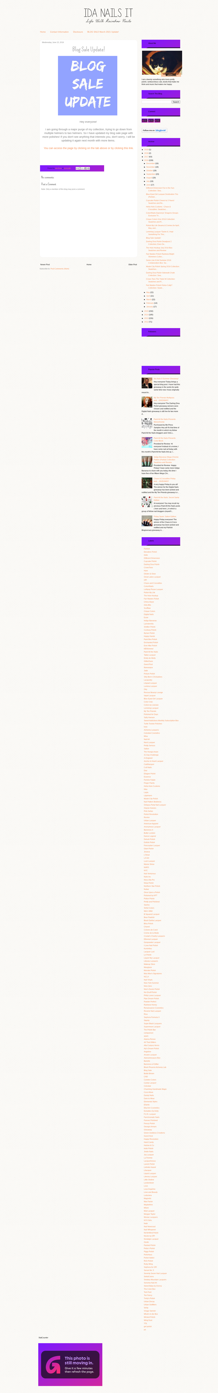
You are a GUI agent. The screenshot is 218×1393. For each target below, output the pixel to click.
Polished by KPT (150, 895)
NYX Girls (148, 1220)
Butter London (149, 833)
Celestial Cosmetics (152, 733)
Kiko (145, 789)
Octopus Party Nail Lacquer (155, 805)
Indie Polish (148, 1148)
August (149, 178)
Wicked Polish (149, 1317)
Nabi (146, 1223)
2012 (146, 322)
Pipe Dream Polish (151, 999)
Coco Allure (148, 1092)
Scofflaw (147, 608)
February (150, 303)
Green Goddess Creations (154, 1133)
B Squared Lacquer (152, 914)
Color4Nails (148, 586)
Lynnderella (148, 624)
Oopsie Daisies (150, 808)
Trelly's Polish (149, 1298)
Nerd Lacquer (149, 742)
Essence (147, 777)
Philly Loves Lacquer (152, 995)
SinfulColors (149, 1277)
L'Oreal (147, 855)
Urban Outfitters (150, 1305)
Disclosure (78, 32)
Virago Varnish (150, 1311)
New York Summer (151, 983)
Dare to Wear (149, 1098)
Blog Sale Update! (153, 238)
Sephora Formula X (152, 1017)
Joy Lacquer (149, 1155)
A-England (148, 758)
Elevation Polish (150, 552)
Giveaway (148, 1130)
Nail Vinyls (148, 980)
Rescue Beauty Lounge (153, 692)
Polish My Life (149, 592)
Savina (146, 905)
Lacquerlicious (150, 1161)
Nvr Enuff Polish (150, 992)
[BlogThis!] (79, 168)
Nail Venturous (150, 874)
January (149, 307)
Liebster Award (150, 1167)
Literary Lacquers (151, 961)
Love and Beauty (150, 1192)
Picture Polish (149, 674)
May (148, 292)
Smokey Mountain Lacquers (155, 1280)
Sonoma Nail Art (150, 1283)
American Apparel (151, 824)
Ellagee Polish (150, 774)
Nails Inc (147, 877)
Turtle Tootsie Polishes (153, 724)
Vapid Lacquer (150, 696)
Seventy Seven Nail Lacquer (155, 1273)
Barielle (147, 1061)
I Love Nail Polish (151, 945)
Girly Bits (147, 605)
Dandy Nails (149, 1095)
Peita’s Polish (149, 1248)
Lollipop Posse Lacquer (153, 589)
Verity (146, 1308)
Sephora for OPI (150, 1267)
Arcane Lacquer (150, 1055)
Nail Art (147, 739)
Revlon (147, 817)
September (151, 174)
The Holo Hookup (151, 596)
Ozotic (146, 1242)
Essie (146, 617)
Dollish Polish (149, 842)
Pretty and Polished (152, 902)
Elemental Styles (150, 1102)
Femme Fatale (149, 780)
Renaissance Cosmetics (153, 1008)
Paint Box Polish (150, 639)
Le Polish (147, 955)
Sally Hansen (149, 717)
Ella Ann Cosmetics (151, 1108)
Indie (146, 555)
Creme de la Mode (151, 933)
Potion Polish (149, 899)
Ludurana (148, 1195)
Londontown (149, 1183)
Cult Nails (148, 767)
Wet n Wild (148, 911)
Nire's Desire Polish (152, 989)
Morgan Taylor (149, 1214)
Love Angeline (149, 1189)
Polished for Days (151, 714)
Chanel (147, 927)
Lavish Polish (149, 1164)
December (150, 163)
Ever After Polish (150, 646)
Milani (146, 1208)
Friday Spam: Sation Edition (165, 516)
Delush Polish (149, 839)
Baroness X (148, 830)
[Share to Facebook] (85, 168)
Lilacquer (147, 1170)
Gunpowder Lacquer (152, 942)
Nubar (146, 889)
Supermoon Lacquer (152, 1027)
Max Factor (148, 1202)
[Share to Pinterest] (88, 168)
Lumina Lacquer (150, 686)
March (149, 299)
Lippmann (148, 796)
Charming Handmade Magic (155, 1089)
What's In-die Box (151, 1314)
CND (146, 1077)
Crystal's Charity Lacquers (154, 936)
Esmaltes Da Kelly (151, 1111)
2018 (146, 153)
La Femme (148, 1158)
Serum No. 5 (149, 1270)
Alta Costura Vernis (151, 1045)
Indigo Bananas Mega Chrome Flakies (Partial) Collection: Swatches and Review (166, 459)
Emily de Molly (150, 658)
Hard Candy (149, 1142)
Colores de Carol (151, 930)
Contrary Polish (150, 630)
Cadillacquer (149, 764)
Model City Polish (151, 799)
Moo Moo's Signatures (153, 974)
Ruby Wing (148, 1264)
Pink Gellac (148, 811)
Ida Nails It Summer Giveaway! (166, 379)
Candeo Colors (150, 1080)
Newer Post (45, 265)
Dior (145, 771)
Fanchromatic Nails (151, 1117)
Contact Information (59, 32)
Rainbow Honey (150, 1005)
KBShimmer (148, 649)
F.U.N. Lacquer (150, 1114)
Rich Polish (148, 1261)
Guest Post (148, 664)
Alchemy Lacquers (151, 730)
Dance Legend (150, 836)
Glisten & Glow (150, 574)
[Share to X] (82, 168)
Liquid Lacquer (150, 1173)
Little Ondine (149, 1180)
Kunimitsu (148, 949)
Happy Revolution (151, 1139)
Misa (146, 736)
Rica (146, 1014)
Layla (146, 792)
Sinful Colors (149, 908)
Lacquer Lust (149, 952)
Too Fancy (148, 1295)
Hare (146, 571)
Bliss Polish (148, 924)
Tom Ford (147, 1292)
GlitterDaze (148, 661)
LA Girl (146, 858)
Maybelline (148, 1205)
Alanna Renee (150, 1039)
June (148, 185)
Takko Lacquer (150, 655)
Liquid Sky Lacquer (151, 958)
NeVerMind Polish (151, 1233)
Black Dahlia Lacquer (152, 920)
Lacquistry (148, 680)
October (149, 171)
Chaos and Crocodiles (153, 583)
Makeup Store (149, 964)
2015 (146, 311)
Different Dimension (152, 558)
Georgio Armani (150, 1127)
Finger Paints (149, 783)
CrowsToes (148, 568)
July (148, 181)
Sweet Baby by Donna (153, 1286)
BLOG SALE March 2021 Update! (103, 32)
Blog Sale (148, 1070)
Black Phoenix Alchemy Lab (155, 1067)
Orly (145, 689)
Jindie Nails (148, 1152)
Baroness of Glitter (151, 1064)
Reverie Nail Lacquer (152, 1011)
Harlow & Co (149, 1145)
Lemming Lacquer (151, 708)
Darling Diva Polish (151, 564)
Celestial (147, 1086)
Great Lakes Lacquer (152, 577)
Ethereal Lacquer (151, 939)
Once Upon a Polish (152, 892)
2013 (146, 318)
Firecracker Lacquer (152, 845)
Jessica (147, 852)
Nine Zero (148, 986)
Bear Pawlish (149, 917)
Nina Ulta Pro (149, 880)
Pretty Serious (149, 746)
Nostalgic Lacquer (151, 1239)
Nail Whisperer (150, 1230)
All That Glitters (150, 1042)
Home (43, 32)
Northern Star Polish (152, 886)
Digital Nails (149, 614)
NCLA (146, 977)
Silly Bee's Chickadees (153, 677)
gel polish (148, 1326)
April (148, 296)
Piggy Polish (149, 1252)
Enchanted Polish (151, 642)
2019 (146, 150)
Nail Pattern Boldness (152, 802)
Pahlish (147, 549)
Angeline (147, 1052)
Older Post (132, 265)
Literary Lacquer (150, 1177)
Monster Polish (150, 970)
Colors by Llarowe (151, 705)
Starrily (146, 1020)
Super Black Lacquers (153, 1024)
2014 (146, 315)
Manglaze (148, 967)
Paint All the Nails (151, 652)
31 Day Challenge (151, 755)
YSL (145, 1323)
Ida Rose (58, 168)
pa (145, 1330)
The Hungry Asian (151, 752)
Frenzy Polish (149, 1123)
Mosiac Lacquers (151, 1217)
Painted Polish (150, 1245)
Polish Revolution (151, 814)
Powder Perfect (150, 1002)
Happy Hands (149, 636)
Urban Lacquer (150, 820)
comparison (148, 1033)
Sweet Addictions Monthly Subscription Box (161, 721)
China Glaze (149, 602)
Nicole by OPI (149, 1236)
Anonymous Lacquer (152, 827)
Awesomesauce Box (152, 1058)
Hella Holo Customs (152, 786)
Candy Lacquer (150, 1083)
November (150, 167)
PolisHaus (148, 1255)
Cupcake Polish (150, 561)
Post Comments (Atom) (60, 269)
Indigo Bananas (150, 621)
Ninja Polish (149, 883)
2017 (146, 157)
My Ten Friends (150, 711)
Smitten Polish (149, 627)
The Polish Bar (150, 1030)
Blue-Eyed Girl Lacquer (153, 699)
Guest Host (148, 1136)
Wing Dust (148, 1320)
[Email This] (77, 168)
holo (145, 727)
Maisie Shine (149, 864)
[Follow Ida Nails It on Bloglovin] (154, 132)
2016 (146, 160)
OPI (145, 580)
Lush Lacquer (149, 861)
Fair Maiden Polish (151, 599)
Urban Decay (149, 1301)
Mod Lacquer (149, 1211)
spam (146, 1036)
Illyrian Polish (149, 633)
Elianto (146, 1105)
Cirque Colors (149, 611)
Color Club (148, 702)
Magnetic (147, 1198)
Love (146, 1186)
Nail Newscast (149, 1227)
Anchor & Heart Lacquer (153, 761)
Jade (146, 671)
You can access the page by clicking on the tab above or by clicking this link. (89, 148)
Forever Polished (151, 1120)
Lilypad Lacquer (150, 683)
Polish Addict (149, 1258)
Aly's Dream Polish (151, 1049)
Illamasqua (148, 667)
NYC (146, 870)
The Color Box (149, 1289)
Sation (146, 749)
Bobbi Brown (149, 1073)
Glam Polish (149, 849)
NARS (146, 867)
